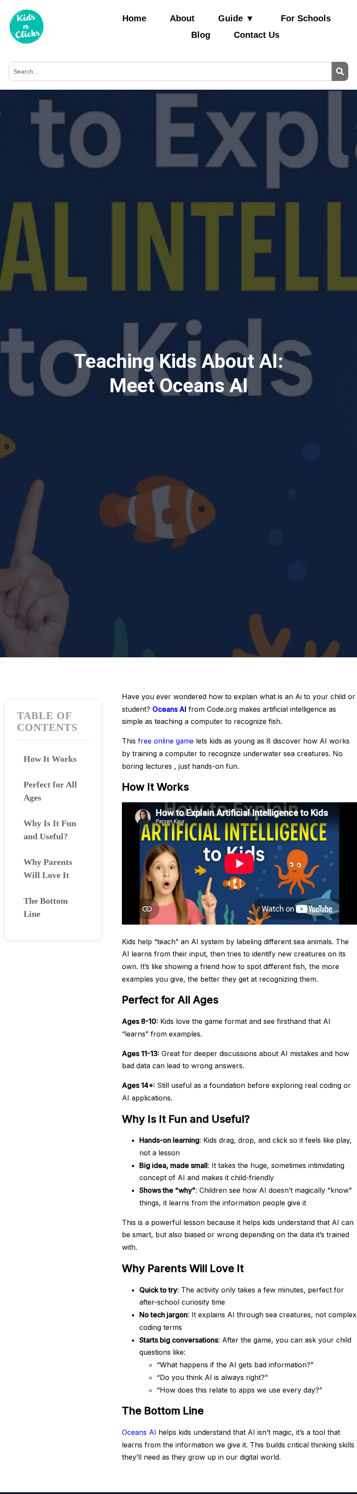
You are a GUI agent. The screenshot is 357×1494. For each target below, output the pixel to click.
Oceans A (168, 709)
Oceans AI (140, 1432)
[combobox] (170, 71)
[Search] (340, 71)
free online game (166, 741)
